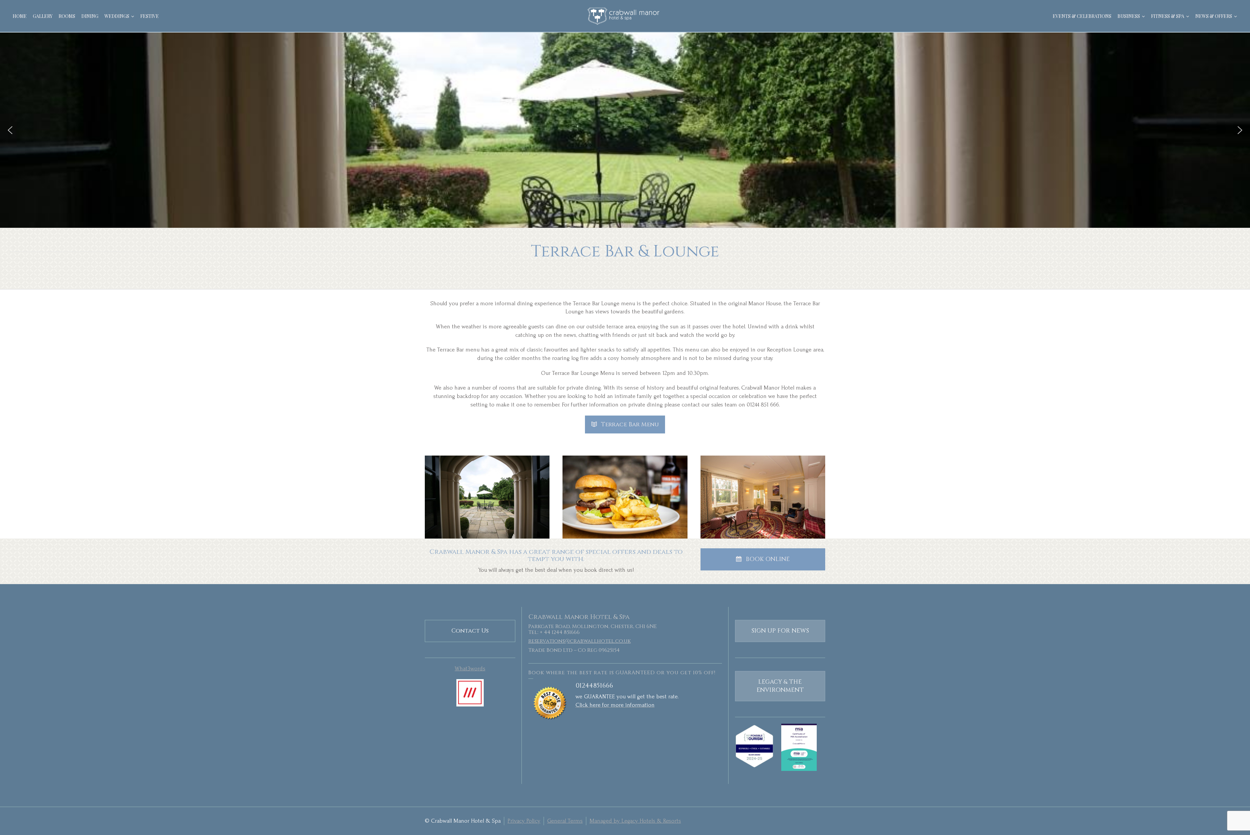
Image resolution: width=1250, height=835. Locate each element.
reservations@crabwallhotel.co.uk (579, 641)
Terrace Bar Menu (630, 424)
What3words (470, 668)
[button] (10, 130)
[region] (625, 130)
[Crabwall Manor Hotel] (625, 16)
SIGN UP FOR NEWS (780, 631)
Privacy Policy (523, 821)
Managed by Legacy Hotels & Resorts (635, 821)
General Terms (565, 821)
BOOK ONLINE (768, 559)
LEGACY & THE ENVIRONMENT (780, 686)
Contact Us (470, 631)
